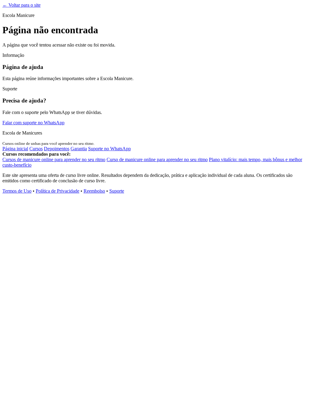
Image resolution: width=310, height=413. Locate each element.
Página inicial (15, 148)
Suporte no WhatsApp (109, 148)
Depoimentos (56, 148)
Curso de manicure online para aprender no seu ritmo (157, 159)
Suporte (116, 190)
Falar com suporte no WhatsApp (33, 122)
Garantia (79, 148)
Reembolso (94, 190)
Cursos (36, 148)
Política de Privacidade (57, 190)
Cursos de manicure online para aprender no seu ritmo (53, 159)
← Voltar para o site (21, 5)
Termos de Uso (16, 190)
